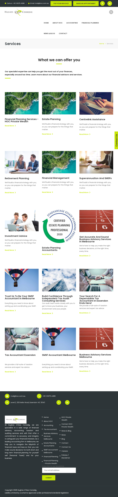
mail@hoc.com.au (42, 3)
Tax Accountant (50, 429)
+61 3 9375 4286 (49, 396)
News (64, 435)
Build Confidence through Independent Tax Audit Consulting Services (57, 298)
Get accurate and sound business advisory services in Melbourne (95, 239)
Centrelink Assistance (92, 119)
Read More (9, 126)
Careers (65, 451)
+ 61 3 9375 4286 (18, 3)
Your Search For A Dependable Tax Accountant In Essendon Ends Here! (93, 300)
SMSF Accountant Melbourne (59, 355)
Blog (63, 439)
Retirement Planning (17, 178)
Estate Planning (51, 119)
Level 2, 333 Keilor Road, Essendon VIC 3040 (28, 402)
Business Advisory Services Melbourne (95, 356)
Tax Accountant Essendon (20, 355)
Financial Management (55, 178)
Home (46, 23)
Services (110, 43)
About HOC (57, 23)
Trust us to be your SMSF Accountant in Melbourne (20, 297)
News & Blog (49, 33)
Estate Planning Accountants (51, 249)
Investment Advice (16, 236)
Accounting (72, 23)
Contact (63, 33)
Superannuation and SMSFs (95, 178)
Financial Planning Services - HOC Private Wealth (21, 120)
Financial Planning (90, 23)
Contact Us (66, 447)
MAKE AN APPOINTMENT (86, 3)
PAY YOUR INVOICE (61, 3)
